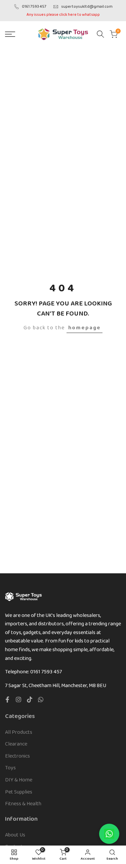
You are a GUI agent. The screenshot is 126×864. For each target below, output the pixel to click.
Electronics (17, 756)
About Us (15, 835)
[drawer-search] (100, 34)
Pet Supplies (18, 792)
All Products (18, 732)
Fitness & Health (23, 804)
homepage (84, 328)
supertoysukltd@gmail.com (87, 6)
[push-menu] (10, 34)
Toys (10, 768)
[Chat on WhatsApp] (109, 834)
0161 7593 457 (34, 6)
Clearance (16, 744)
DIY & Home (18, 780)
